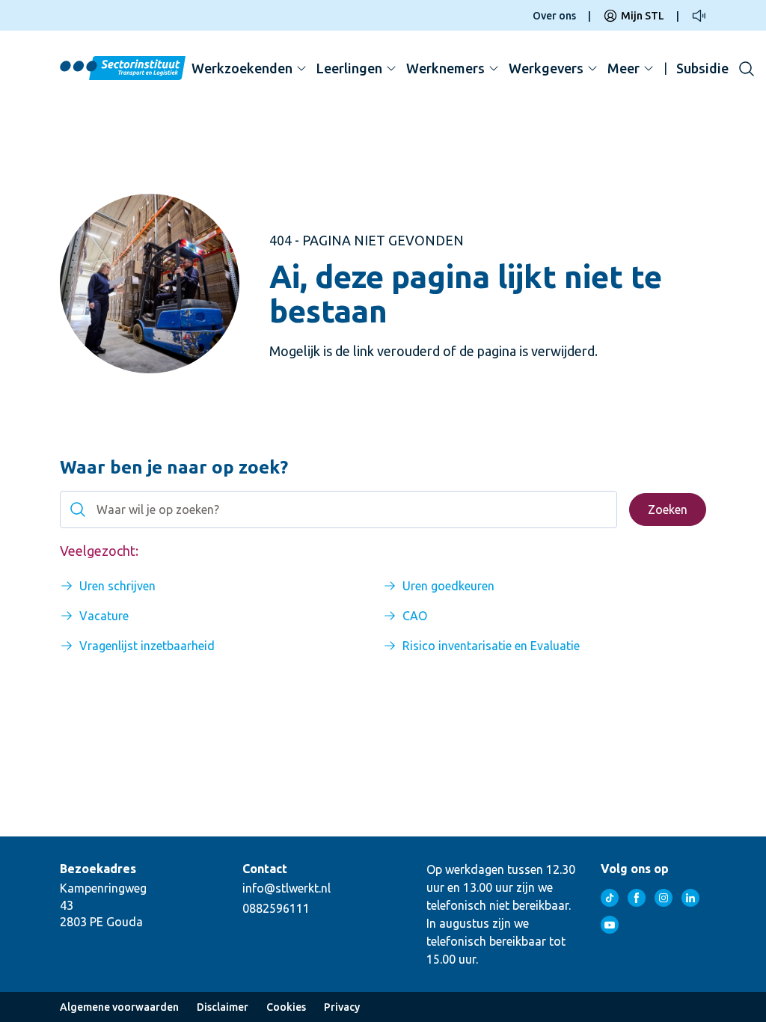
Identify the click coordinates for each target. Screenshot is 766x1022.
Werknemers (445, 68)
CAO (414, 615)
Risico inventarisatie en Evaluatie (491, 645)
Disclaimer (222, 1007)
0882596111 (276, 908)
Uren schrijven (117, 586)
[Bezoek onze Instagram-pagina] (663, 898)
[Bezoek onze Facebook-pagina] (637, 898)
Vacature (104, 615)
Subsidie (702, 68)
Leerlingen (349, 68)
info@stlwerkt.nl (286, 888)
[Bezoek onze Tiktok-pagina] (610, 898)
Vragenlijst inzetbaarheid (147, 645)
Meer (623, 68)
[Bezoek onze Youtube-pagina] (610, 925)
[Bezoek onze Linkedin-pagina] (690, 898)
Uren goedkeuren (448, 586)
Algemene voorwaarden (119, 1007)
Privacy (342, 1007)
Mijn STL (642, 16)
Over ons (554, 16)
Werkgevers (546, 68)
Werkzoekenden (242, 68)
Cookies (286, 1007)
